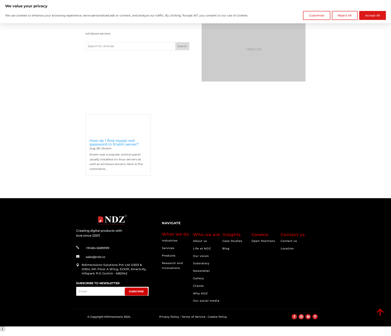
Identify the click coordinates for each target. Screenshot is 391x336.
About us (200, 240)
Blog (226, 248)
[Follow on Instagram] (301, 316)
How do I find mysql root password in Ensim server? (114, 142)
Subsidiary (201, 263)
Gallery (198, 278)
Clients (198, 285)
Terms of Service (193, 316)
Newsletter (201, 270)
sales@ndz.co (95, 257)
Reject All (345, 15)
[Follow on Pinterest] (315, 316)
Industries (170, 240)
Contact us (289, 240)
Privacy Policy (169, 316)
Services (168, 248)
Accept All (372, 15)
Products (169, 255)
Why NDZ (200, 293)
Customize (316, 15)
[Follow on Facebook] (294, 316)
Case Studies (232, 240)
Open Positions (263, 240)
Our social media (206, 300)
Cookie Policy (217, 316)
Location (287, 248)
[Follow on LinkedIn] (308, 316)
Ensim (106, 148)
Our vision (201, 256)
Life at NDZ (202, 248)
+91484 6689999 (97, 248)
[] (351, 316)
